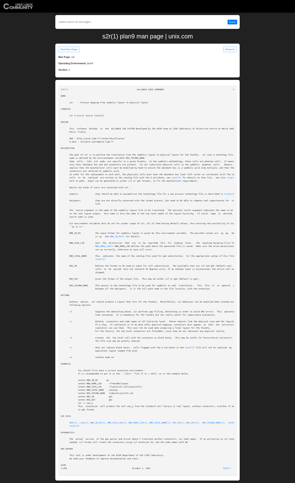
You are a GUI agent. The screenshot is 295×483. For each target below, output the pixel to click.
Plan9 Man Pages (69, 49)
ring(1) (231, 178)
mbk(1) (73, 423)
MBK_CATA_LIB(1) (117, 423)
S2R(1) (64, 89)
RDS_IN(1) (178, 423)
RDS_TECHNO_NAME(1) (213, 423)
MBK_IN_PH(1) (117, 236)
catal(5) (176, 178)
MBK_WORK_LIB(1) (104, 246)
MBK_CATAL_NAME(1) (159, 423)
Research (230, 49)
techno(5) (229, 194)
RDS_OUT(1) (192, 423)
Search (232, 22)
